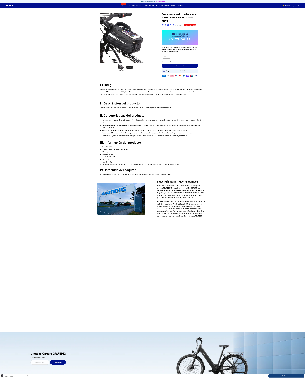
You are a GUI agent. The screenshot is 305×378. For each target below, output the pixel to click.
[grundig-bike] (9, 5)
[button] (286, 5)
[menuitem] (123, 5)
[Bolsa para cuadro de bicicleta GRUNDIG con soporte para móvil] (121, 67)
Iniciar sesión (58, 362)
